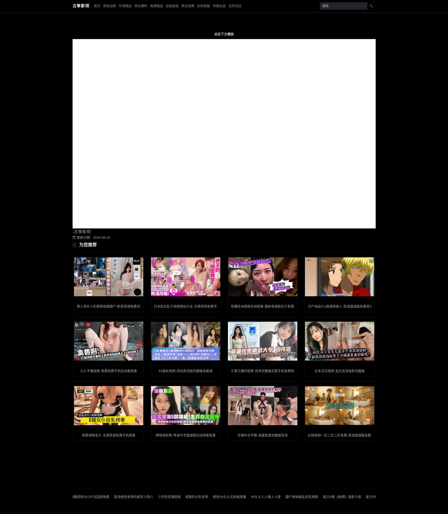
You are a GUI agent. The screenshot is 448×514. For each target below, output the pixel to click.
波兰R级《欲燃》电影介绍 (327, 497)
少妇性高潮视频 (154, 497)
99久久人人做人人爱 (251, 497)
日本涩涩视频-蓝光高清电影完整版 (340, 371)
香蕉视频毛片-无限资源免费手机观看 (108, 435)
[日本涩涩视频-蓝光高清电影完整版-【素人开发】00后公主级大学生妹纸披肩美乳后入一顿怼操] (339, 341)
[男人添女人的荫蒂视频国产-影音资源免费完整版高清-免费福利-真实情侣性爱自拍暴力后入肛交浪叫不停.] (108, 276)
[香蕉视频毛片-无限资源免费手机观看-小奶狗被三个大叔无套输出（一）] (108, 405)
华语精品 (125, 6)
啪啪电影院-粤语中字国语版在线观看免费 (186, 435)
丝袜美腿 (203, 6)
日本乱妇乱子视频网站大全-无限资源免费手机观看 (190, 306)
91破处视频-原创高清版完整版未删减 (186, 371)
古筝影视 (81, 5)
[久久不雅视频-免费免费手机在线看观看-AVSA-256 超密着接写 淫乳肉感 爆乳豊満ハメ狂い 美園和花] (108, 341)
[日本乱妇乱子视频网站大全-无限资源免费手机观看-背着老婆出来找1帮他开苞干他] (185, 276)
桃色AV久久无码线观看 (214, 497)
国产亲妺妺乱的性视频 (286, 497)
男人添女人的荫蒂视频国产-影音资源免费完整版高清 (115, 306)
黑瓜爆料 (140, 6)
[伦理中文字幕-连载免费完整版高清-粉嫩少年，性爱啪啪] (262, 405)
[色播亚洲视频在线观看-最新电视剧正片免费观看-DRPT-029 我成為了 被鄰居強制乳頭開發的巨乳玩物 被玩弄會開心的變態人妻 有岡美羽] (262, 276)
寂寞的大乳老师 (181, 497)
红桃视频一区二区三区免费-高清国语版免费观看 (343, 435)
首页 (97, 6)
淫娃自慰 (109, 6)
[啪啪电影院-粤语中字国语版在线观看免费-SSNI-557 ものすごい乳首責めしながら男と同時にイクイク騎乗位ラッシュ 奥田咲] (185, 405)
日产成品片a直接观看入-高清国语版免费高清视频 (343, 306)
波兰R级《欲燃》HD (366, 497)
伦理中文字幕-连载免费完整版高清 (263, 435)
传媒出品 (219, 6)
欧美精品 (156, 6)
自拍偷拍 (172, 6)
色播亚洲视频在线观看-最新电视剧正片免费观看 (266, 306)
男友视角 (187, 6)
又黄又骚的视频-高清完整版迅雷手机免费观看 (264, 371)
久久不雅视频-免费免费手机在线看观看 (108, 371)
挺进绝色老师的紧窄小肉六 (118, 497)
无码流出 (235, 6)
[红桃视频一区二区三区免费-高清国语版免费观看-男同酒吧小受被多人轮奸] (339, 405)
